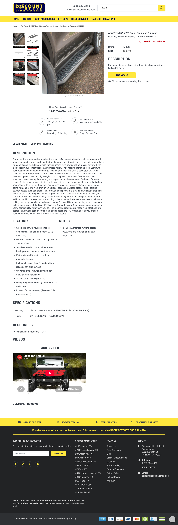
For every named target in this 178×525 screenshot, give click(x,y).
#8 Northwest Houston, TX (88, 473)
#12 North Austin (83, 484)
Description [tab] (20, 144)
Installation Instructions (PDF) (31, 332)
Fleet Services (114, 450)
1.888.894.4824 (57, 111)
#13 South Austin (83, 488)
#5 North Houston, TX (85, 461)
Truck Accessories (44, 19)
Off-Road (63, 19)
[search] (161, 8)
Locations (109, 19)
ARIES (126, 47)
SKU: (110, 51)
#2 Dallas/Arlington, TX (86, 450)
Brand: (111, 47)
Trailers (96, 19)
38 (113, 81)
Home (16, 19)
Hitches (26, 19)
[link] (15, 464)
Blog (109, 454)
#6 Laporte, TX (82, 465)
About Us (111, 446)
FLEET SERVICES (79, 19)
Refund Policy (113, 477)
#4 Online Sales (83, 458)
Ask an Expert (74, 111)
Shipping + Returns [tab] (42, 144)
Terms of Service (115, 469)
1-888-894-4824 (81, 6)
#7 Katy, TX (81, 469)
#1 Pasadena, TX (83, 446)
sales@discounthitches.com (155, 476)
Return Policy (113, 473)
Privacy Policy (114, 465)
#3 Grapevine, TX (83, 454)
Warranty (111, 481)
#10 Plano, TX (82, 481)
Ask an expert (148, 467)
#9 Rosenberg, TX (84, 477)
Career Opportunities (117, 458)
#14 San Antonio (83, 492)
